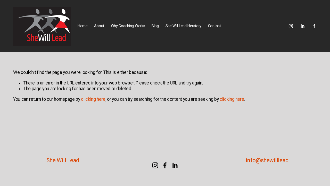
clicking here (93, 99)
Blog (155, 26)
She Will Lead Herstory (184, 26)
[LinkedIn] (302, 26)
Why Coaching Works (128, 26)
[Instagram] (290, 26)
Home (83, 26)
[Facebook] (314, 26)
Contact (214, 26)
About (99, 26)
